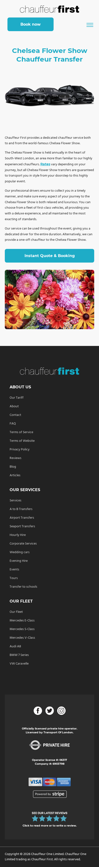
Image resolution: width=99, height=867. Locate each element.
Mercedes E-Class (22, 620)
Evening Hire (19, 560)
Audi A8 (15, 646)
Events (14, 569)
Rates (45, 164)
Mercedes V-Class (22, 637)
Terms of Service (21, 432)
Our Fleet (16, 611)
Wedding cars (20, 552)
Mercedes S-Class (22, 629)
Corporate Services (23, 543)
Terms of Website (22, 440)
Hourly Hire (18, 535)
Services (15, 500)
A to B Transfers (21, 509)
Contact (15, 415)
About (14, 406)
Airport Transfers (22, 517)
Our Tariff (17, 397)
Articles (15, 475)
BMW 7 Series (19, 655)
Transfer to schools (23, 586)
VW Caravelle (19, 663)
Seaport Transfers (22, 526)
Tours (14, 578)
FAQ (13, 423)
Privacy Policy (20, 449)
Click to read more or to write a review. (50, 825)
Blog (13, 466)
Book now (30, 24)
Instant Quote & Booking (50, 255)
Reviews (15, 458)
